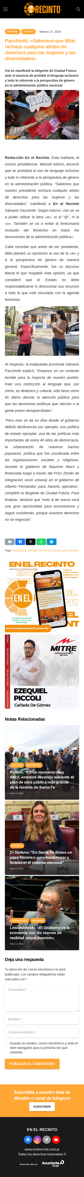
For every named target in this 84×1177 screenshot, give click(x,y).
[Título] (47, 1140)
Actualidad (19, 550)
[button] (78, 9)
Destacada (60, 550)
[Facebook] (28, 1140)
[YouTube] (56, 1140)
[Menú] (5, 9)
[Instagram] (37, 1140)
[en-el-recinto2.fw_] (42, 9)
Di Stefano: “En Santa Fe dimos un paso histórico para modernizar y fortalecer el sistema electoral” (41, 857)
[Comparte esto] (20, 542)
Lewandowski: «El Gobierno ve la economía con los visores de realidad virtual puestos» (40, 932)
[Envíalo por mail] (10, 542)
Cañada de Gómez (40, 550)
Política (73, 550)
